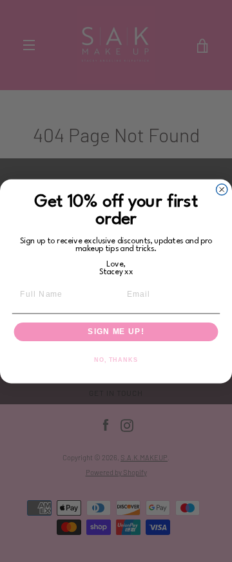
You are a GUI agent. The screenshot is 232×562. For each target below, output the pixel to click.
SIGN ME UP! (116, 331)
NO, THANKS (116, 359)
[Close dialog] (222, 188)
